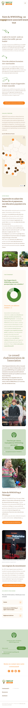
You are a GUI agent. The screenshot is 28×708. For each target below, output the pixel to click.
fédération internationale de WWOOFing (15, 126)
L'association (16, 688)
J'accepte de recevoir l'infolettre (14, 451)
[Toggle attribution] (24, 185)
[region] (14, 161)
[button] (15, 171)
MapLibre (21, 185)
